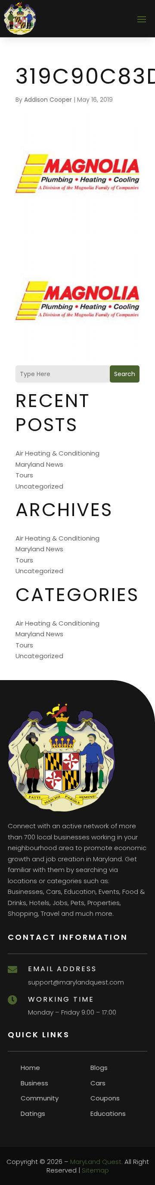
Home (30, 1067)
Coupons (105, 1098)
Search (124, 374)
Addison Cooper (48, 99)
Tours (24, 475)
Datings (33, 1113)
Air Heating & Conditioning (57, 453)
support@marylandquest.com (76, 982)
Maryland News (39, 464)
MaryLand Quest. (96, 1161)
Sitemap (95, 1170)
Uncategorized (39, 486)
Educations (108, 1113)
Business (34, 1083)
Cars (97, 1083)
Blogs (99, 1067)
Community (40, 1098)
